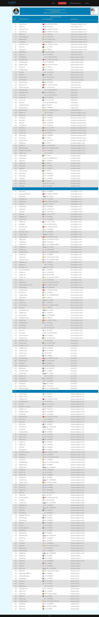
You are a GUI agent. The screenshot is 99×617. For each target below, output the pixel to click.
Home (53, 3)
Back (49, 615)
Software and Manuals (75, 3)
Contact (87, 3)
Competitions (62, 3)
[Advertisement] (6, 28)
